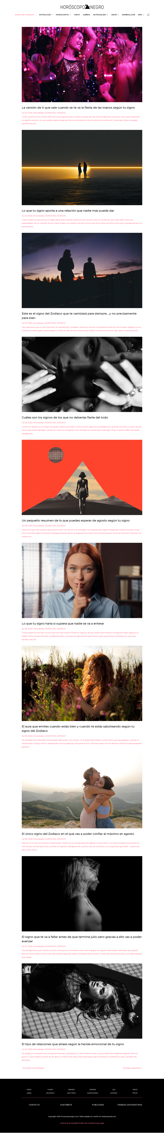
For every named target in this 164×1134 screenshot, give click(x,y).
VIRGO (135, 1089)
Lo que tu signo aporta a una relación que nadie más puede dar (68, 210)
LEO (113, 1089)
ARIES (29, 1089)
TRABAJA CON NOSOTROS (129, 1105)
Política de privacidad (69, 1123)
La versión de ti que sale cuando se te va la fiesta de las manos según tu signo (78, 107)
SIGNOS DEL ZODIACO (24, 15)
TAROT (77, 15)
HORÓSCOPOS (62, 15)
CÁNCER (92, 1089)
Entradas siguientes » (132, 1068)
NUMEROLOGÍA (128, 15)
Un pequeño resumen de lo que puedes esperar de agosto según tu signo (76, 520)
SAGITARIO (71, 1093)
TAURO (50, 1089)
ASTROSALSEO (99, 15)
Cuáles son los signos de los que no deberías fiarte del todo (65, 417)
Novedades (39, 113)
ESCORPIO (50, 1093)
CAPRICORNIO (92, 1093)
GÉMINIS (71, 1089)
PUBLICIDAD (98, 1105)
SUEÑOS (86, 15)
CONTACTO (34, 1105)
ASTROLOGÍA (45, 15)
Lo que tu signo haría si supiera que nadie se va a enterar (63, 623)
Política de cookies (86, 1123)
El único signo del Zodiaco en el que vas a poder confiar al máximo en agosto (78, 834)
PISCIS (134, 1093)
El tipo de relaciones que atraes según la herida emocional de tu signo (73, 1044)
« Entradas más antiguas (33, 1068)
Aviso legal (99, 1123)
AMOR (114, 15)
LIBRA (29, 1093)
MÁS (140, 15)
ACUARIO (113, 1093)
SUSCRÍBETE (66, 1105)
